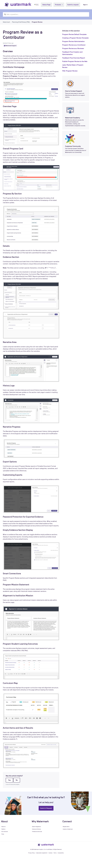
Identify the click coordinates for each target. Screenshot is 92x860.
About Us (3, 826)
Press (2, 834)
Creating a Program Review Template (75, 38)
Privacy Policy (31, 853)
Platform (3, 829)
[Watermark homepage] (18, 4)
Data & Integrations (36, 826)
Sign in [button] (85, 5)
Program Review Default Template (74, 34)
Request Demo (66, 826)
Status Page (46, 5)
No (17, 780)
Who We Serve (4, 831)
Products (58, 5)
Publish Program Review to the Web (74, 61)
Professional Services (37, 831)
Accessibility (61, 853)
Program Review (37, 22)
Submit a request (73, 5)
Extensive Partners (36, 829)
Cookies (50, 853)
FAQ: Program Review (69, 71)
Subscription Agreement (41, 853)
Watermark (6, 22)
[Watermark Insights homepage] (46, 844)
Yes (9, 780)
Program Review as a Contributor (74, 45)
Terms (55, 853)
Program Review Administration (73, 41)
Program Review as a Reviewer (73, 48)
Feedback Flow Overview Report (73, 58)
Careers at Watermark (68, 829)
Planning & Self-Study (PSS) (21, 22)
